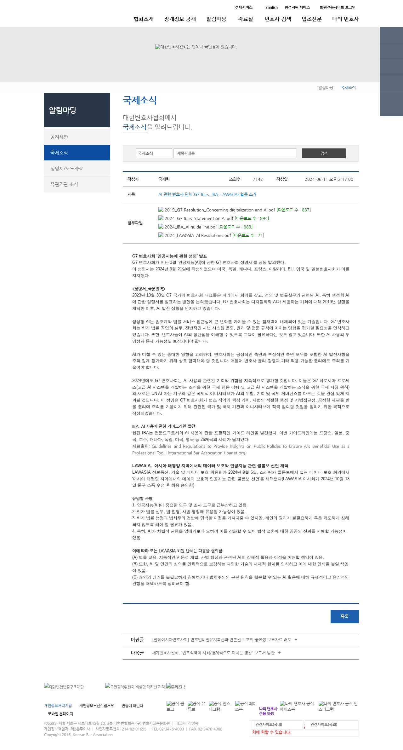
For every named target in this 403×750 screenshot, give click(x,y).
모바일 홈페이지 (60, 714)
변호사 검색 (277, 19)
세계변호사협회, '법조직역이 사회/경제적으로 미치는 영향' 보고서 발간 (213, 652)
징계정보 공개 (180, 19)
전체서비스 (244, 7)
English (271, 7)
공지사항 (59, 137)
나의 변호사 (345, 19)
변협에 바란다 (132, 705)
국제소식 (59, 152)
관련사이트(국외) (323, 724)
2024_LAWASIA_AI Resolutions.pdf (197, 235)
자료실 (245, 19)
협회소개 (143, 19)
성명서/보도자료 (66, 168)
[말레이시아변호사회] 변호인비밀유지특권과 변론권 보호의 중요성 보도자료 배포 (221, 639)
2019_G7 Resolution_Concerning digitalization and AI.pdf (219, 209)
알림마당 (216, 19)
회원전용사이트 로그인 (337, 7)
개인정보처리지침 (58, 705)
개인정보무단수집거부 (96, 705)
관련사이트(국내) (268, 724)
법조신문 (312, 19)
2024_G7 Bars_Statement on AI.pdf (198, 218)
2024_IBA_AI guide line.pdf (190, 226)
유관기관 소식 (64, 184)
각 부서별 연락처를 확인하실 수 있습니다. (316, 686)
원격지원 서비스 (297, 7)
